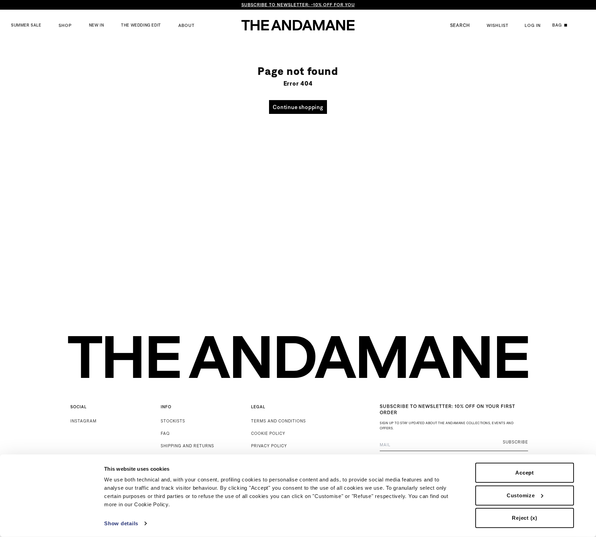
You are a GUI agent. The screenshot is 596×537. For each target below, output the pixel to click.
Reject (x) (524, 518)
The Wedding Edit (141, 25)
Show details (121, 523)
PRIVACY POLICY (269, 445)
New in (96, 25)
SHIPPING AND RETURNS (187, 445)
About (186, 25)
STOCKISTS (173, 420)
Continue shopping (298, 107)
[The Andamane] (297, 25)
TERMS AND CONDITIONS (278, 420)
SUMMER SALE (26, 25)
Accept (524, 473)
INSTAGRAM (83, 420)
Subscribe (515, 442)
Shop (65, 25)
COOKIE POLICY (268, 433)
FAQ (165, 433)
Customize (521, 495)
